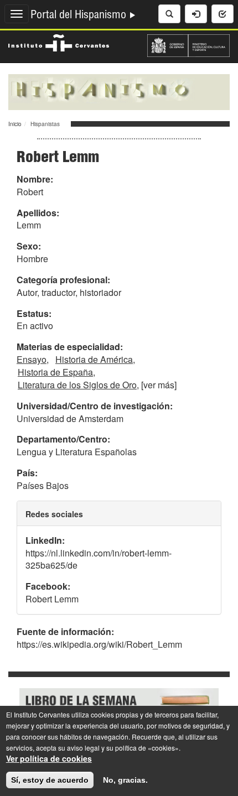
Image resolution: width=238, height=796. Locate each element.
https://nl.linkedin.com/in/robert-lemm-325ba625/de (98, 559)
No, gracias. (125, 780)
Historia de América (94, 359)
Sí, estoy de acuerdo (50, 780)
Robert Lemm (52, 598)
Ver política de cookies (49, 758)
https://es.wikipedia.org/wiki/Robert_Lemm (99, 644)
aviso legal (83, 747)
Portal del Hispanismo (79, 16)
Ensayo (31, 359)
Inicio (15, 124)
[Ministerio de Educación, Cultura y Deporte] (188, 44)
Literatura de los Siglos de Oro (77, 384)
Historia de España (55, 372)
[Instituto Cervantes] (58, 41)
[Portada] (119, 90)
